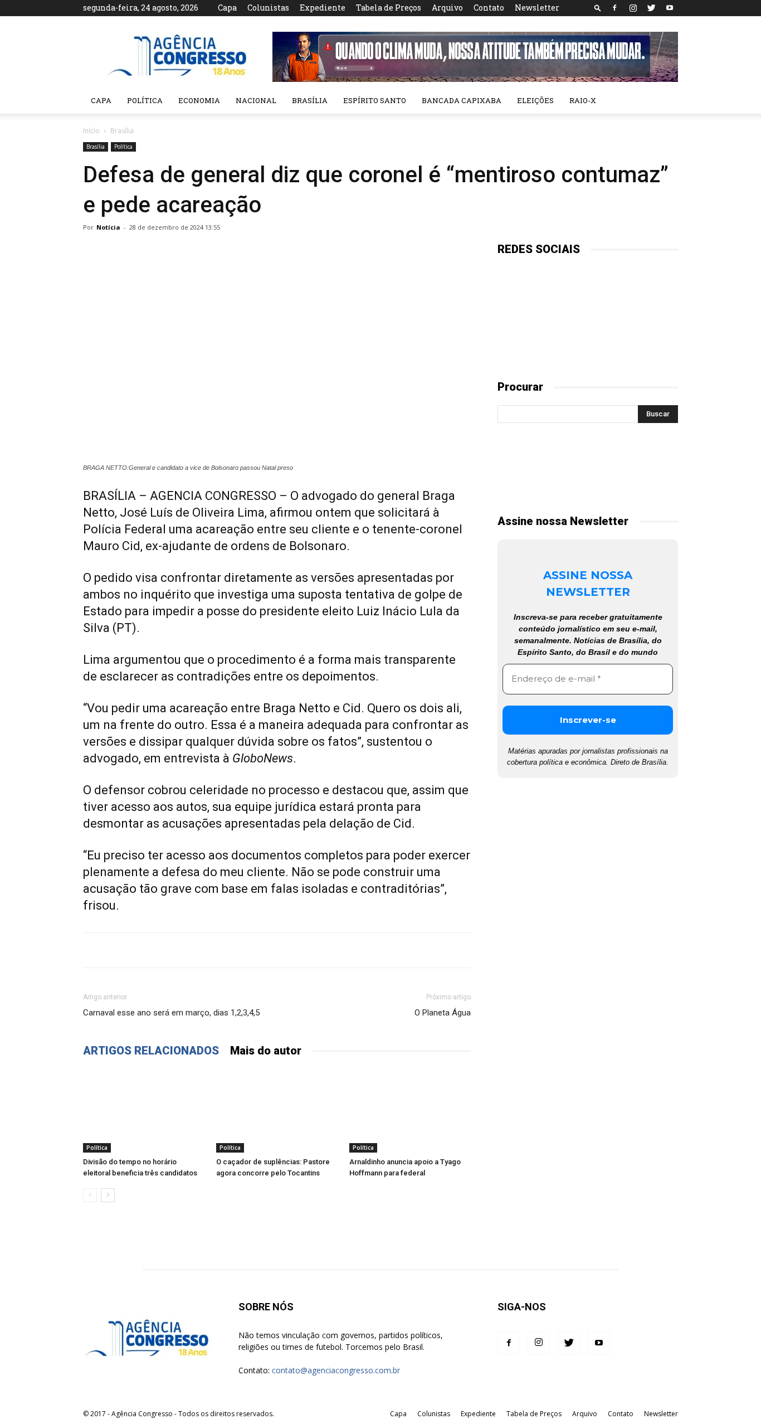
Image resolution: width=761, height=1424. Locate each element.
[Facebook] (614, 8)
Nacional (256, 100)
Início (91, 130)
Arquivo (447, 7)
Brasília (310, 100)
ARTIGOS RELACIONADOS (151, 1050)
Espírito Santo (374, 100)
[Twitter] (651, 8)
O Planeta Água (442, 1013)
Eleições (535, 100)
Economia (199, 100)
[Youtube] (669, 8)
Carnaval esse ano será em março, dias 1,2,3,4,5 (171, 1013)
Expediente (322, 7)
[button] (597, 7)
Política (145, 100)
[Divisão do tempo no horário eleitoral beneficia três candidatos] (143, 1111)
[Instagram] (633, 8)
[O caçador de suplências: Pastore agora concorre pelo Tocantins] (277, 1111)
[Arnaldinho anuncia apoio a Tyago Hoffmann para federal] (410, 1111)
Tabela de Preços (388, 7)
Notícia (108, 227)
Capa (227, 7)
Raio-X (582, 100)
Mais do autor (265, 1050)
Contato (489, 7)
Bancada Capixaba (461, 100)
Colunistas (268, 7)
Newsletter (537, 7)
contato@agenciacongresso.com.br (336, 1370)
